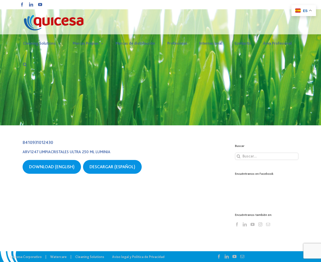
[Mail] (268, 224)
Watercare (58, 257)
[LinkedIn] (245, 224)
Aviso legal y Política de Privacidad (138, 257)
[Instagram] (260, 224)
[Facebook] (237, 224)
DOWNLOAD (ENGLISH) (51, 166)
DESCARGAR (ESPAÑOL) (112, 166)
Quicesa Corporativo (26, 257)
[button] (25, 64)
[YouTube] (253, 224)
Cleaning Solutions (89, 257)
